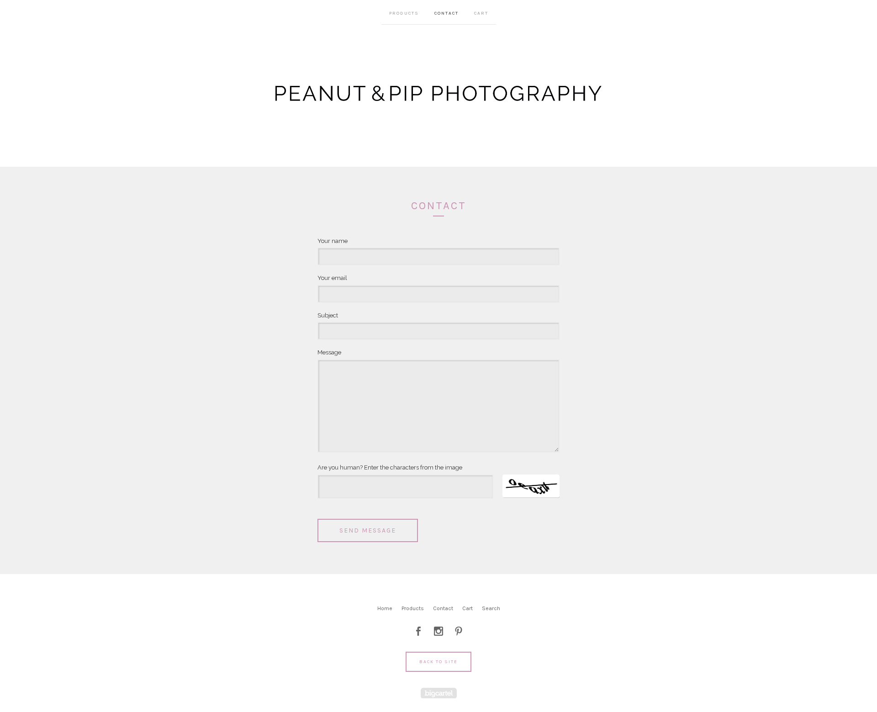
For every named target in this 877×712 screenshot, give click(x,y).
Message (329, 352)
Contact (446, 13)
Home (384, 608)
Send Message (367, 530)
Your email (332, 277)
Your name (332, 240)
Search (491, 608)
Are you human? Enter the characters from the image (389, 467)
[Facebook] (418, 631)
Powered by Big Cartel (439, 693)
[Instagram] (438, 631)
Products (404, 13)
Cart (481, 13)
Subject (327, 315)
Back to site (438, 662)
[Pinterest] (458, 631)
